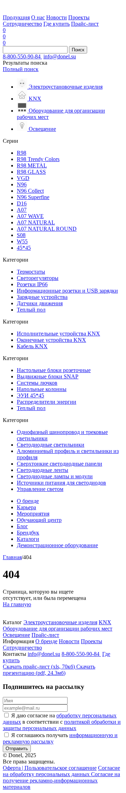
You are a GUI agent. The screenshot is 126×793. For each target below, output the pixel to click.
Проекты (79, 17)
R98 (21, 153)
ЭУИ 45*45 (30, 395)
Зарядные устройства (42, 297)
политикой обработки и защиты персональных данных (62, 725)
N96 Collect (30, 191)
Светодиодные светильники (50, 445)
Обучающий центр (39, 520)
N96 (22, 184)
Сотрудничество (22, 24)
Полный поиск (20, 69)
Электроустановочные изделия (60, 622)
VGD (23, 178)
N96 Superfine (33, 197)
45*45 (24, 248)
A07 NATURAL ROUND (47, 229)
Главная (12, 557)
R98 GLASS (31, 172)
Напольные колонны (41, 389)
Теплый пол (31, 310)
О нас (38, 17)
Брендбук (28, 533)
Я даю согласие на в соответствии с (62, 721)
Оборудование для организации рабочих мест (57, 629)
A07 (22, 210)
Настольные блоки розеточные (54, 370)
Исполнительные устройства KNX (58, 334)
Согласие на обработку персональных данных (61, 771)
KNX (105, 622)
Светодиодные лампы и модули (55, 476)
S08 (21, 235)
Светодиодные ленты (42, 470)
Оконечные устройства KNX (51, 340)
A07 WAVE (30, 216)
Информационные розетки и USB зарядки (67, 291)
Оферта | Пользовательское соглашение (50, 768)
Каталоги (28, 539)
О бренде (28, 501)
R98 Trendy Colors (38, 159)
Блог (22, 526)
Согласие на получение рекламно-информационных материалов (61, 780)
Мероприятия (33, 514)
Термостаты (31, 272)
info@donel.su (59, 56)
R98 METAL (32, 165)
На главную (17, 604)
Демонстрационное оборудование (57, 545)
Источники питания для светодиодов (61, 483)
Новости (56, 17)
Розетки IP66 (32, 284)
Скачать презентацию (49, 670)
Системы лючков (37, 383)
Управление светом (40, 489)
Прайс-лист (85, 24)
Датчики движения (40, 303)
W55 (22, 241)
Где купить (56, 24)
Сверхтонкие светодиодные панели (59, 464)
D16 (22, 203)
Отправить (17, 748)
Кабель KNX (32, 346)
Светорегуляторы (37, 278)
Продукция (16, 17)
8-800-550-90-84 (22, 56)
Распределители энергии (46, 402)
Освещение (16, 635)
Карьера (26, 507)
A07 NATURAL (36, 222)
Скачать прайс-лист (39, 667)
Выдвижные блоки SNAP (47, 376)
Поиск (78, 49)
